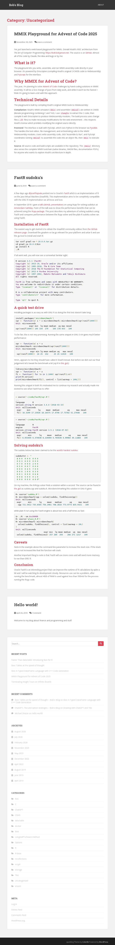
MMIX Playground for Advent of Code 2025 (55, 33)
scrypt (17, 864)
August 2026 (20, 731)
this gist (64, 363)
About (101, 5)
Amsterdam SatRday (23, 208)
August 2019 (20, 769)
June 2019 (18, 775)
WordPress (103, 942)
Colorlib (85, 942)
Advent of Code (50, 86)
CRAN (17, 815)
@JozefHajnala (35, 193)
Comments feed (18, 915)
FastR (66, 193)
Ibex (17, 831)
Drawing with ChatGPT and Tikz (77, 707)
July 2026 (18, 737)
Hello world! (26, 604)
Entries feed (16, 909)
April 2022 (18, 764)
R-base (18, 853)
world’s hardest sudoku (67, 450)
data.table (19, 820)
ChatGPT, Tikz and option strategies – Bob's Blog (37, 707)
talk (41, 204)
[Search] (101, 643)
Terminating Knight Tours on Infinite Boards (31, 681)
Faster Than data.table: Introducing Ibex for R (31, 660)
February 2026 (20, 742)
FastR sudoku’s (28, 177)
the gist (17, 488)
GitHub (89, 52)
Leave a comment (44, 42)
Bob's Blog (16, 5)
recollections (21, 858)
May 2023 (18, 753)
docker (18, 826)
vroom (18, 886)
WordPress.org (18, 920)
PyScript (21, 74)
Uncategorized (21, 880)
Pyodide (93, 127)
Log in (14, 904)
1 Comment (36, 613)
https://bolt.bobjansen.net (57, 52)
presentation (57, 204)
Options (18, 842)
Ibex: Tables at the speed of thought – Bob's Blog (37, 699)
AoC (17, 798)
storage (18, 869)
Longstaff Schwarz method (27, 837)
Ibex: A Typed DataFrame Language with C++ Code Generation (40, 670)
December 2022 (21, 758)
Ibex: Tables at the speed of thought (27, 665)
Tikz (17, 875)
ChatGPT (19, 809)
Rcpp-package (38, 211)
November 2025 (21, 748)
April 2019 (18, 780)
